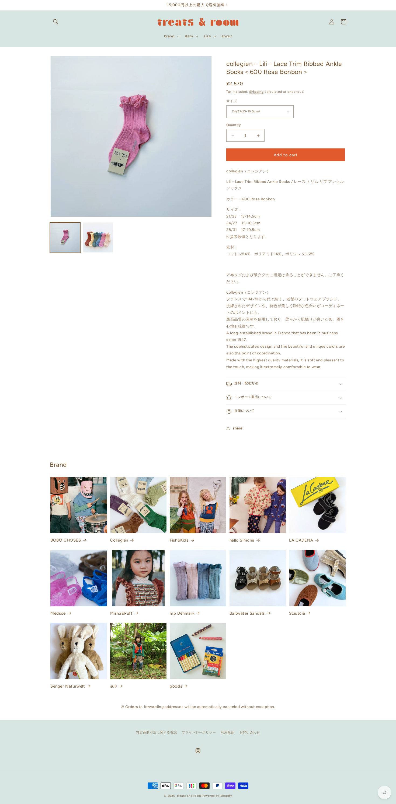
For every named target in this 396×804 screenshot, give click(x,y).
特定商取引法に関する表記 (156, 732)
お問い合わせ (249, 732)
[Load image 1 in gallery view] (65, 237)
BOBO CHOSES (65, 540)
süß (113, 686)
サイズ (231, 101)
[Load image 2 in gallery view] (98, 237)
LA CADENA (301, 540)
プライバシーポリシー (199, 732)
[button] (56, 22)
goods (176, 686)
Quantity (233, 125)
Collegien (119, 540)
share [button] (237, 428)
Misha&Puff (121, 613)
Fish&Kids (179, 540)
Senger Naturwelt (67, 686)
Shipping (256, 92)
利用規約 (227, 732)
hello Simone (242, 540)
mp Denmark (182, 613)
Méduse (58, 613)
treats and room (189, 796)
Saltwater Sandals (247, 613)
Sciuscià (297, 613)
